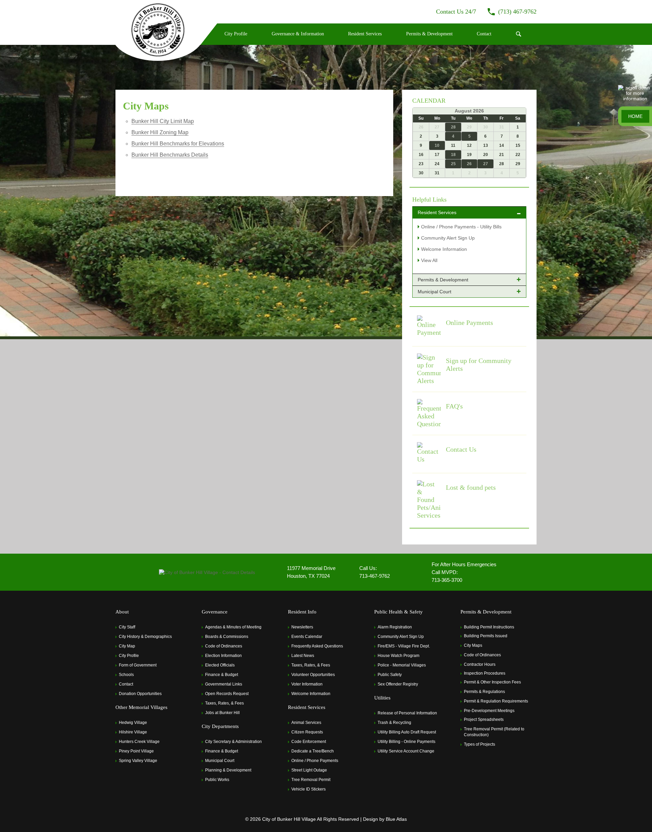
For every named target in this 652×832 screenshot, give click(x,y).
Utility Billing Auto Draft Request (407, 732)
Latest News (302, 655)
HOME (635, 116)
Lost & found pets (471, 487)
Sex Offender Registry (398, 684)
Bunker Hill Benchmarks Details (169, 155)
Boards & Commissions (226, 636)
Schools (126, 674)
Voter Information (307, 684)
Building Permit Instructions (489, 627)
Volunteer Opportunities (313, 674)
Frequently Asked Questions (317, 646)
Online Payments (469, 322)
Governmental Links (223, 684)
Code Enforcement (308, 741)
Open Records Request (227, 693)
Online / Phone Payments (314, 760)
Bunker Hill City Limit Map (162, 121)
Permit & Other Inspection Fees (492, 682)
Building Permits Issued (485, 636)
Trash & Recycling (394, 722)
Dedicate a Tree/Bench (312, 751)
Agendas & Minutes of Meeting (233, 627)
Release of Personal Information (407, 713)
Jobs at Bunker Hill (222, 712)
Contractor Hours (479, 664)
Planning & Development (228, 770)
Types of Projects (479, 744)
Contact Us (461, 449)
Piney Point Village (136, 751)
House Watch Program (398, 655)
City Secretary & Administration (233, 741)
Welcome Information (444, 249)
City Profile (129, 655)
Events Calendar (306, 636)
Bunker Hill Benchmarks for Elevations (177, 143)
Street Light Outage (309, 770)
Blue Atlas (396, 819)
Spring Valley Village (138, 760)
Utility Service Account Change (406, 751)
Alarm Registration (395, 627)
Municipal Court (219, 760)
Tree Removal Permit (310, 779)
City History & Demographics (145, 636)
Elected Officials (220, 665)
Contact (126, 684)
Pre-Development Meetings (489, 710)
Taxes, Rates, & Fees (224, 703)
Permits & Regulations (484, 691)
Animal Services (306, 722)
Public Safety (390, 674)
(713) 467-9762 (517, 11)
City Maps (473, 645)
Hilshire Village (133, 732)
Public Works (217, 779)
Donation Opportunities (140, 693)
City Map (127, 646)
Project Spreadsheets (484, 719)
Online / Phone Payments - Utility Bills (461, 226)
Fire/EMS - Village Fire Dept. (404, 646)
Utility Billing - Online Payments (406, 741)
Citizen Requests (307, 732)
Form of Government (138, 665)
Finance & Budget (221, 674)
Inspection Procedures (484, 673)
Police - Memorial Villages (402, 665)
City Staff (127, 627)
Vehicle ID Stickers (308, 789)
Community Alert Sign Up (448, 238)
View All (429, 260)
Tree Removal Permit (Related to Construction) (494, 732)
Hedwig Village (133, 722)
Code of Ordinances (223, 646)
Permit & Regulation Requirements (496, 701)
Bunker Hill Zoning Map (159, 132)
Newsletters (302, 627)
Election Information (223, 655)
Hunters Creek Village (139, 741)
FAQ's (454, 406)
